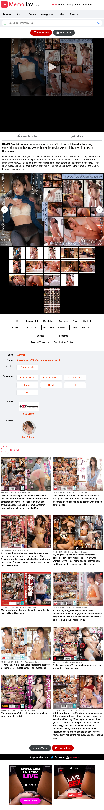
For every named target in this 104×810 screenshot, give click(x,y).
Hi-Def (51, 385)
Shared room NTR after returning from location (39, 360)
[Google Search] (99, 23)
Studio (19, 14)
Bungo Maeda (27, 367)
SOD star (21, 354)
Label (61, 14)
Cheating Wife (75, 377)
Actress (7, 14)
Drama (27, 385)
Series (32, 14)
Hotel (75, 385)
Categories (47, 14)
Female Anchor (27, 377)
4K (27, 392)
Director (74, 14)
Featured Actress (51, 377)
